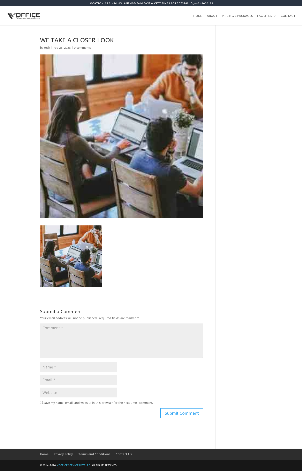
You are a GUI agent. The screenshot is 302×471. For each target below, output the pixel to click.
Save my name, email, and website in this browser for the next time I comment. (98, 403)
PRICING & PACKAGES (237, 15)
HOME (197, 15)
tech (47, 48)
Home (44, 454)
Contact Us (124, 454)
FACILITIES (264, 15)
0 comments (82, 48)
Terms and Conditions (94, 454)
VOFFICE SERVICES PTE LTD (73, 465)
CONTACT (288, 15)
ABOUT (212, 15)
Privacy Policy (63, 454)
